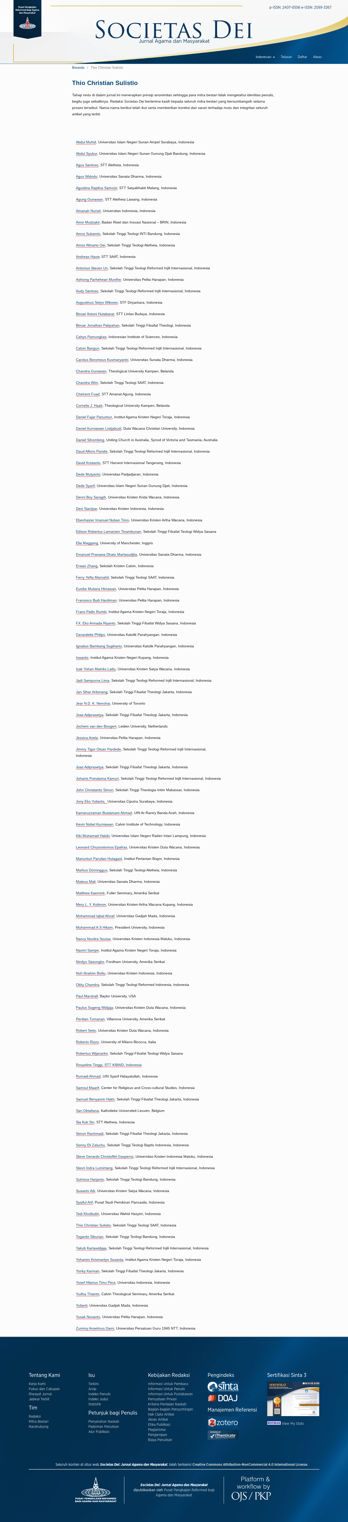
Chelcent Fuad (88, 394)
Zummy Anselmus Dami (95, 1328)
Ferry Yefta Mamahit (92, 577)
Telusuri (286, 57)
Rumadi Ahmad (88, 1076)
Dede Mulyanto (88, 474)
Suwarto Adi (85, 1191)
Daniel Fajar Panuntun (94, 417)
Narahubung (38, 1427)
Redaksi (35, 1416)
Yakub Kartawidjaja (91, 1248)
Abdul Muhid (86, 142)
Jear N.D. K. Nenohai (93, 703)
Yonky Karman (87, 1271)
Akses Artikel (158, 1419)
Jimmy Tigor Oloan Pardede (98, 749)
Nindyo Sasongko (90, 962)
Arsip (92, 1389)
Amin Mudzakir (88, 222)
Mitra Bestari (38, 1421)
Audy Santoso (87, 291)
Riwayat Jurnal (40, 1394)
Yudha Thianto (87, 1294)
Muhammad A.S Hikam (94, 927)
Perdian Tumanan (90, 1019)
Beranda (78, 67)
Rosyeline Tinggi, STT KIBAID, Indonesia (109, 1065)
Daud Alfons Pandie (92, 451)
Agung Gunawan (89, 199)
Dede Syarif (85, 486)
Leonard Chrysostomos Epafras (101, 847)
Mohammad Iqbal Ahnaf (95, 916)
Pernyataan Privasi (162, 1399)
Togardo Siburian (89, 1237)
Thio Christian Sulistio (93, 1225)
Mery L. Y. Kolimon (91, 904)
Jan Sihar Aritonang (92, 692)
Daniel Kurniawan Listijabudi (98, 428)
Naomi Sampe (87, 950)
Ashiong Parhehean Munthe (98, 279)
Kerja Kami (37, 1384)
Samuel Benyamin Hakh (95, 1099)
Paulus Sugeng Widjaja (94, 1008)
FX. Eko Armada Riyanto (95, 623)
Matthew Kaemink (90, 893)
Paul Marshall (87, 996)
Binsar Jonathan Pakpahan (97, 325)
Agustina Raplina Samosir (96, 188)
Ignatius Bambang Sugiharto (99, 646)
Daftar (302, 57)
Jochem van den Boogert (96, 726)
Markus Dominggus (91, 870)
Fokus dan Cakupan (44, 1389)
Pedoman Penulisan (103, 1427)
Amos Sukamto (88, 234)
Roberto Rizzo (87, 1042)
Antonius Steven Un (92, 268)
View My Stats (293, 1424)
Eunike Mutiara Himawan (96, 589)
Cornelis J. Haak (89, 405)
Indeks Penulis (99, 1394)
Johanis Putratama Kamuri (97, 778)
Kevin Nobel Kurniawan (94, 824)
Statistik (94, 1404)
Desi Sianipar (86, 509)
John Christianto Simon (94, 790)
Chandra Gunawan (91, 371)
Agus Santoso (87, 165)
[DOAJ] (223, 1401)
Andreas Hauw (87, 257)
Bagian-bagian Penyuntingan (170, 1409)
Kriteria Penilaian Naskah (167, 1404)
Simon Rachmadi (89, 1134)
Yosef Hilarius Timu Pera (95, 1282)
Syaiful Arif (84, 1202)
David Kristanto (88, 463)
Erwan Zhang (87, 566)
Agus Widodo (86, 176)
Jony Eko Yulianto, (92, 801)
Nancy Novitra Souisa (93, 939)
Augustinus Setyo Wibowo (97, 302)
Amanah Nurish (88, 211)
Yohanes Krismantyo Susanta (99, 1260)
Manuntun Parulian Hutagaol (99, 859)
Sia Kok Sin (85, 1122)
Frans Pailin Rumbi (91, 612)
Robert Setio (86, 1030)
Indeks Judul (98, 1399)
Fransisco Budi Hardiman (96, 600)
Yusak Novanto (88, 1317)
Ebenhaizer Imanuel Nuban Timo (102, 520)
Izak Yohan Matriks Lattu (96, 669)
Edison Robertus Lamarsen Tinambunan (108, 531)
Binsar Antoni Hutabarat (95, 314)
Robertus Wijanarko (92, 1053)
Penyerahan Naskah (103, 1421)
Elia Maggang (87, 543)
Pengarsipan (157, 1435)
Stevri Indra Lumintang (94, 1168)
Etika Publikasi (159, 1425)
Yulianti (81, 1305)
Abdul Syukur (86, 153)
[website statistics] (274, 1424)
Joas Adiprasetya (89, 715)
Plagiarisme (157, 1430)
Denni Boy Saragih (91, 497)
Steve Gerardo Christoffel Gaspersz (104, 1156)
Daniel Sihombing (90, 440)
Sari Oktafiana (87, 1111)
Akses (317, 57)
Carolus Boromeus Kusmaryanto (102, 360)
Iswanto (82, 657)
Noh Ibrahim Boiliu (90, 973)
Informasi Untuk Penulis (166, 1389)
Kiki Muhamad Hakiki (93, 836)
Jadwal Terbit (39, 1399)
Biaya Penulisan (160, 1440)
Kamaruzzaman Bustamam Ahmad (104, 813)
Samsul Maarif (87, 1088)
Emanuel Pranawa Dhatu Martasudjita (106, 554)
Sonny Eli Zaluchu (90, 1145)
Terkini (93, 1384)
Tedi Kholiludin (87, 1214)
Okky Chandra (87, 985)
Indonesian (264, 57)
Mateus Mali (86, 881)
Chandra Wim (87, 383)
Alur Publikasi (98, 1432)
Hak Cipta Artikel (161, 1414)
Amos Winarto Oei (90, 245)
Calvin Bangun (87, 348)
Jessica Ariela (87, 738)
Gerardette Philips (90, 635)
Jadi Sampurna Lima (92, 680)
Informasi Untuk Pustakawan (170, 1394)
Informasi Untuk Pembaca (168, 1384)
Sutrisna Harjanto (90, 1179)
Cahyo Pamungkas (91, 337)
